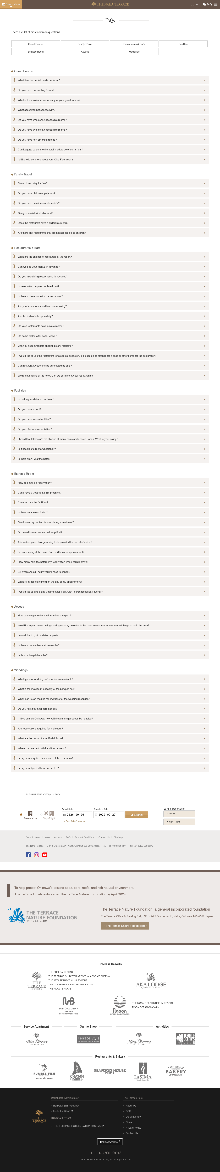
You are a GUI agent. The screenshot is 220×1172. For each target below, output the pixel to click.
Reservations (13, 4)
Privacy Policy (133, 1127)
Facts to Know (33, 837)
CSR (128, 1111)
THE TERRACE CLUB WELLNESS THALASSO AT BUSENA (79, 976)
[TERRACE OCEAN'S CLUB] (185, 1039)
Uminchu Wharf (61, 1111)
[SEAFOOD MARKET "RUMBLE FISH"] (44, 1071)
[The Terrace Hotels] (105, 1152)
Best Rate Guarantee (75, 821)
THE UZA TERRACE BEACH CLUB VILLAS (70, 984)
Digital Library (133, 1116)
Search (138, 815)
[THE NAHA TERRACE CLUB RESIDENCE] (36, 1039)
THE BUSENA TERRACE (61, 972)
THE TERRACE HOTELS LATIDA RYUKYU (77, 1126)
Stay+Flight (174, 821)
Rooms (172, 813)
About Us (131, 1105)
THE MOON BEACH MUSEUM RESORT (152, 1003)
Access (58, 837)
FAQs (57, 794)
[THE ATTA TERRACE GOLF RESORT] (139, 1039)
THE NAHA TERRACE (110, 4)
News (47, 837)
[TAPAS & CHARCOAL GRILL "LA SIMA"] (143, 1071)
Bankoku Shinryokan (64, 1105)
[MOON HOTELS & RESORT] (120, 1005)
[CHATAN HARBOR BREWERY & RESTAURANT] (77, 1071)
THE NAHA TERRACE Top (38, 794)
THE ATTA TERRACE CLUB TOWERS (67, 980)
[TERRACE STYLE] (87, 1038)
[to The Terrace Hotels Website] (39, 1116)
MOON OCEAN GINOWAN (145, 1007)
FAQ (209, 4)
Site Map (118, 837)
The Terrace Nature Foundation (125, 925)
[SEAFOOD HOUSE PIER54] (110, 1071)
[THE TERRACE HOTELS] (37, 981)
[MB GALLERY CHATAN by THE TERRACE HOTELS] (68, 1005)
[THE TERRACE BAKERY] (176, 1071)
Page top (210, 1162)
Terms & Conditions (84, 837)
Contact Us (104, 837)
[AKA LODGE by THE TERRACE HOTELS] (151, 981)
